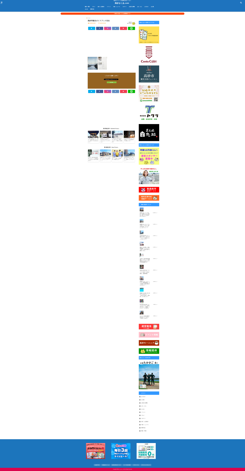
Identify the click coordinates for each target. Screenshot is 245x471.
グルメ (93, 6)
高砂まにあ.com (122, 3)
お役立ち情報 (132, 6)
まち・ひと (139, 6)
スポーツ (124, 6)
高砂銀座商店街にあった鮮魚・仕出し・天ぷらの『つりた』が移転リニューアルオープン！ (145, 237)
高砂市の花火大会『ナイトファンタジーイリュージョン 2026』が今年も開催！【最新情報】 (145, 272)
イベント (109, 6)
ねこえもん (129, 23)
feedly (112, 82)
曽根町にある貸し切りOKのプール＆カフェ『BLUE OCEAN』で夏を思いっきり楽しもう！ (145, 295)
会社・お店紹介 (101, 6)
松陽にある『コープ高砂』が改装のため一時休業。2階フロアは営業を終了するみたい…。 (145, 214)
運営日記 (92, 9)
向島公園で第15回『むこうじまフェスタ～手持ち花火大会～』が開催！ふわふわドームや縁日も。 (145, 306)
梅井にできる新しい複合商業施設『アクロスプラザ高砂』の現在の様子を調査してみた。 (145, 249)
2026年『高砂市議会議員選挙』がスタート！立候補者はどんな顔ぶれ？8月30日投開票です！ (145, 260)
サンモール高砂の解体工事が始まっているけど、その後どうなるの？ (145, 317)
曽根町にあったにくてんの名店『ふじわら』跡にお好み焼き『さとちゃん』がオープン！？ (145, 226)
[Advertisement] (111, 44)
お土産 (152, 6)
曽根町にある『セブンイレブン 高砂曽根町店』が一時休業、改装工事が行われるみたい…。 (145, 283)
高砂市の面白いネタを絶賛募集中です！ (123, 13)
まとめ (86, 9)
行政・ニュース (116, 6)
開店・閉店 (87, 6)
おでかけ (146, 6)
